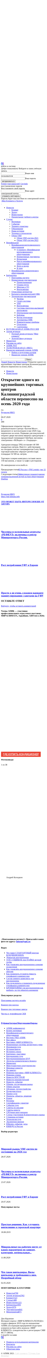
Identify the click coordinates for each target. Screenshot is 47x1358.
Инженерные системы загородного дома (24, 1044)
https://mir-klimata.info (10, 496)
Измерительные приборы (28, 322)
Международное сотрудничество (21, 1066)
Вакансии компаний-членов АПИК (22, 350)
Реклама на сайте (14, 343)
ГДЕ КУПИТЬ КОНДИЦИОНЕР (21, 754)
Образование (17, 229)
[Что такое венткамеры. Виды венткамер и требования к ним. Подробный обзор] (7, 1267)
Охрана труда (23, 285)
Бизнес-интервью (14, 1030)
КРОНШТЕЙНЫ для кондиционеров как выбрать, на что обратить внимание (24, 989)
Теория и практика (19, 226)
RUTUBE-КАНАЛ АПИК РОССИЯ (22, 329)
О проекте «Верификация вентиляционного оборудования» (28, 252)
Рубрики (5, 1023)
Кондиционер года (14, 1056)
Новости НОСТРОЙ (15, 1077)
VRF (19, 303)
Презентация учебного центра (24, 217)
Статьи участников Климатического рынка (25, 1115)
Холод (14, 212)
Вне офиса (11, 1040)
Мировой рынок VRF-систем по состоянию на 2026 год (19, 1150)
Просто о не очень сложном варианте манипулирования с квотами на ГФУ (22, 594)
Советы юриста (13, 1110)
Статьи (9, 219)
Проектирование (24, 282)
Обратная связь (13, 1349)
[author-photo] (7, 492)
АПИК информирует (15, 1028)
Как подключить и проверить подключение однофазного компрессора (25, 984)
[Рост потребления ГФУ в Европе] (15, 560)
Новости (10, 208)
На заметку (11, 1070)
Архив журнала (13, 331)
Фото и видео (23, 266)
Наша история (17, 231)
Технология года (13, 1119)
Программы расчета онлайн (13, 1000)
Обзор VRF (16, 236)
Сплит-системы (24, 301)
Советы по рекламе (15, 1108)
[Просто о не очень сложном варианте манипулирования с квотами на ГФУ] (15, 588)
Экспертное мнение (15, 1122)
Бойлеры (21, 315)
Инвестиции (17, 215)
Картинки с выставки (16, 1054)
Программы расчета (20, 278)
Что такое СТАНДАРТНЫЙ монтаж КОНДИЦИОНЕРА (22, 954)
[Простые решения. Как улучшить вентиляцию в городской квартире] (7, 1219)
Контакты (10, 1344)
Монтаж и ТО (23, 287)
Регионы (10, 1101)
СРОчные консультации (17, 1112)
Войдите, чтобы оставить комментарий (18, 606)
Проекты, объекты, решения (18, 1096)
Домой (4, 362)
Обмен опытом (13, 1087)
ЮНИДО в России (14, 1126)
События (15, 224)
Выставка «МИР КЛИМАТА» (19, 1042)
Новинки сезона (13, 1075)
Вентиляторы (23, 289)
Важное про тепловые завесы (14, 1009)
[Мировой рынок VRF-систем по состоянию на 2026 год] (7, 1144)
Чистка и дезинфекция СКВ (13, 1014)
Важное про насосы (10, 1005)
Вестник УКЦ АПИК (15, 1037)
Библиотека (11, 275)
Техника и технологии (21, 233)
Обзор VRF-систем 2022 (27, 240)
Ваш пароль (30, 178)
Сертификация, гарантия (17, 1103)
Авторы (13, 1023)
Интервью (16, 222)
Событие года (12, 1105)
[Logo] (1, 203)
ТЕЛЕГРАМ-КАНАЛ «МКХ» (19, 348)
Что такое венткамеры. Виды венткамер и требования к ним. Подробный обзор (19, 1275)
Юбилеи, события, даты (17, 1124)
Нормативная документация (24, 280)
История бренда (13, 1049)
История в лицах (13, 1051)
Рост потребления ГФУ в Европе (19, 565)
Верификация (12, 243)
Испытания (22, 259)
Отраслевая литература (21, 292)
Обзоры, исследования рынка (19, 1084)
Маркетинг (11, 341)
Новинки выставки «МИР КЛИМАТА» (24, 1073)
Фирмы (33, 1023)
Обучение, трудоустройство (18, 1089)
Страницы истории (15, 1117)
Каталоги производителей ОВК (25, 294)
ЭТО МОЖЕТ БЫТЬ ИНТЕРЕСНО (18, 502)
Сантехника (22, 327)
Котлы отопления (24, 317)
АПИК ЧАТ (11, 345)
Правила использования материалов (22, 1342)
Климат (14, 210)
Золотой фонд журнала (21, 338)
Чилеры (20, 299)
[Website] (2, 163)
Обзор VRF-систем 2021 (27, 238)
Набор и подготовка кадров (23, 352)
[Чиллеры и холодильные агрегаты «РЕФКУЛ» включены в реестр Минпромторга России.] (15, 527)
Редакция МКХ (8, 412)
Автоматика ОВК (25, 320)
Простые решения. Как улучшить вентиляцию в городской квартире (20, 1226)
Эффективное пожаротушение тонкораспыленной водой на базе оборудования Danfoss (23, 476)
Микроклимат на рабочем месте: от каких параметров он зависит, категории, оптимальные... (21, 1249)
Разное (9, 1098)
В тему (20, 268)
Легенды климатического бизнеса (21, 1061)
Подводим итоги (13, 1091)
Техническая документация (23, 296)
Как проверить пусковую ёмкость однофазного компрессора (21, 975)
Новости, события (14, 1082)
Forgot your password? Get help (14, 184)
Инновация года (13, 1047)
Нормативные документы (28, 257)
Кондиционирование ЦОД (18, 1059)
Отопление (22, 324)
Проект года (11, 1094)
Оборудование (23, 1023)
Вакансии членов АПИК (22, 355)
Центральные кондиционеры (30, 313)
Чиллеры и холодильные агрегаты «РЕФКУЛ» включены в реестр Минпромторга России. (21, 534)
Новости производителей (17, 1080)
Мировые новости (14, 1068)
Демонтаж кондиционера (17, 957)
